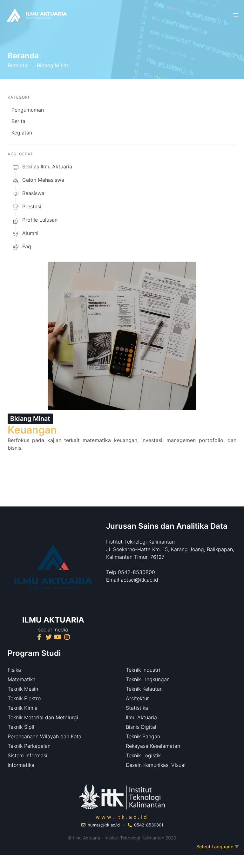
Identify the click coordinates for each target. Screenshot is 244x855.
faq (26, 246)
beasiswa (33, 193)
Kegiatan (21, 132)
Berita (18, 121)
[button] (235, 15)
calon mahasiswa (43, 180)
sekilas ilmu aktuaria (47, 166)
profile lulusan (40, 220)
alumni (30, 233)
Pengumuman (27, 110)
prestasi (31, 206)
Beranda (17, 65)
